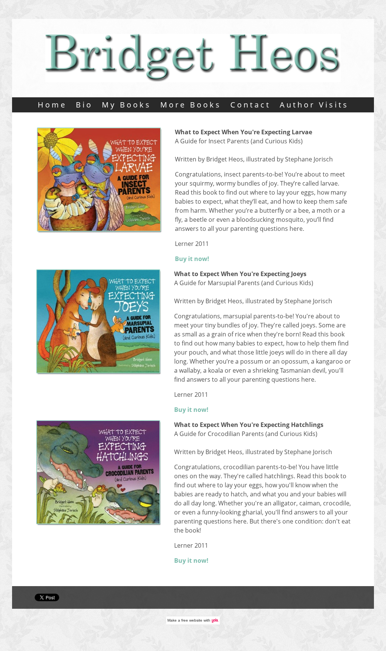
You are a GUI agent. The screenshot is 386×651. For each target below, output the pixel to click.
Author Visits (314, 105)
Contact (250, 105)
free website (191, 620)
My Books (126, 105)
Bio (84, 105)
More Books (190, 105)
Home (52, 105)
